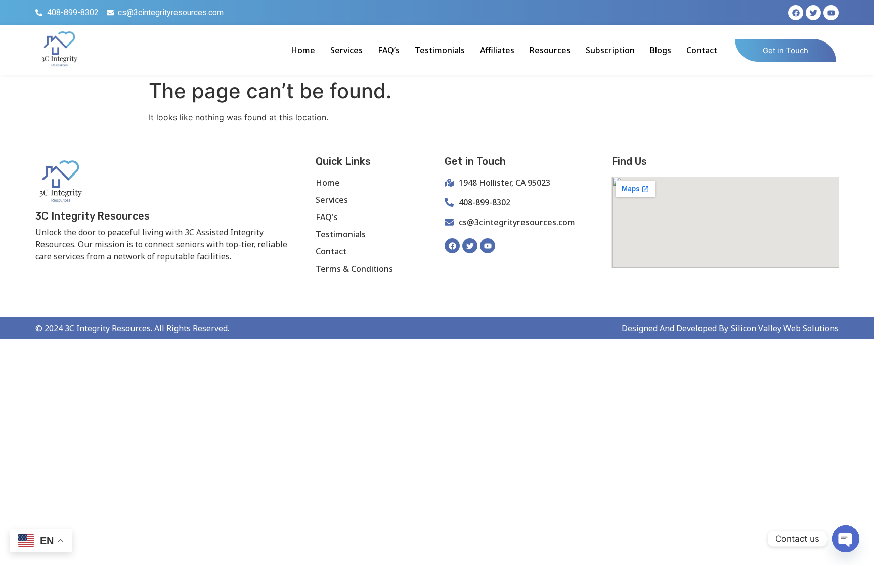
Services (346, 50)
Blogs (660, 50)
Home (303, 50)
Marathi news (160, 273)
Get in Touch (785, 50)
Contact (701, 50)
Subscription (610, 50)
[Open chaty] (845, 538)
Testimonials (440, 50)
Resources (550, 50)
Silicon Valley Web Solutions (785, 328)
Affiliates (497, 50)
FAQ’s (389, 50)
